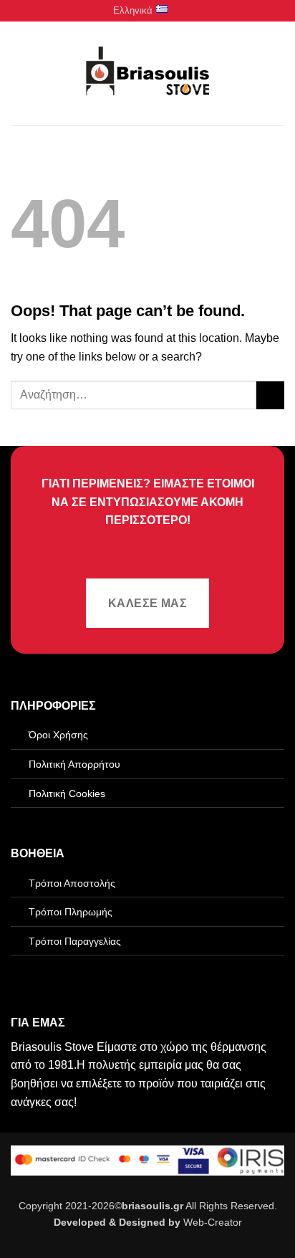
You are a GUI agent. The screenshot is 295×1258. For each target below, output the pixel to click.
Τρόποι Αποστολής (72, 883)
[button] (19, 73)
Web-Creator (212, 1222)
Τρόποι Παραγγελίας (75, 941)
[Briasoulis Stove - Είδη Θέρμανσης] (147, 74)
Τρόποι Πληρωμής (70, 912)
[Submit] (270, 395)
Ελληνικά (133, 10)
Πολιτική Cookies (67, 793)
